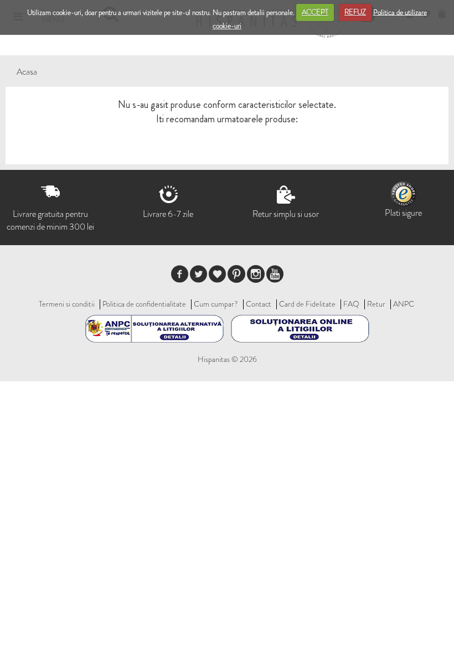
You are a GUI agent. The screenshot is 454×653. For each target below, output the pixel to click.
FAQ (351, 303)
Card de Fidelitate (307, 303)
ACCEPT (315, 12)
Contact (258, 303)
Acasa (27, 71)
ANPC (403, 303)
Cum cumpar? (216, 303)
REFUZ (355, 12)
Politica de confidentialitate (144, 303)
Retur (376, 303)
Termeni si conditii (67, 303)
